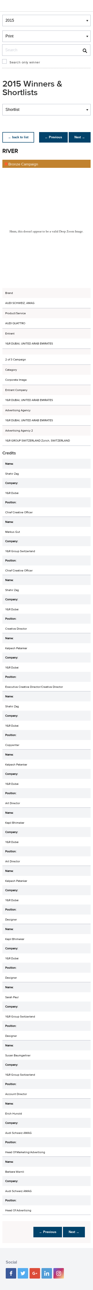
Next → (79, 137)
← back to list (18, 137)
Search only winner (25, 62)
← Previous (53, 137)
